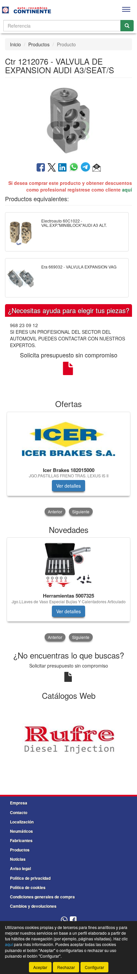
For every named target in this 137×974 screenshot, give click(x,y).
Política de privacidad (30, 878)
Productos (39, 44)
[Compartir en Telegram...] (86, 168)
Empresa (18, 803)
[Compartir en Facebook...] (40, 168)
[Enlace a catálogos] (68, 740)
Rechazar (66, 967)
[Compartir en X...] (52, 168)
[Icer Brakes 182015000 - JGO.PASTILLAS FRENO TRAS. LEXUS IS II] (68, 438)
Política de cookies (28, 887)
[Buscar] (127, 25)
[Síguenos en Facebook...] (73, 920)
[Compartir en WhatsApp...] (75, 168)
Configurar (94, 967)
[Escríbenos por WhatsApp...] (64, 920)
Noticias (18, 859)
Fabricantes (21, 840)
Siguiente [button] (80, 511)
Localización (22, 822)
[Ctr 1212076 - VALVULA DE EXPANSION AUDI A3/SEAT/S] (68, 120)
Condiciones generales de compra (42, 897)
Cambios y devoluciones (33, 906)
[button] (96, 168)
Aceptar (40, 967)
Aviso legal (20, 868)
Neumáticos (21, 831)
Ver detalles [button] (68, 485)
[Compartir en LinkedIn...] (62, 168)
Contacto (18, 812)
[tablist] (68, 464)
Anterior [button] (55, 511)
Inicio (15, 44)
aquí (127, 189)
